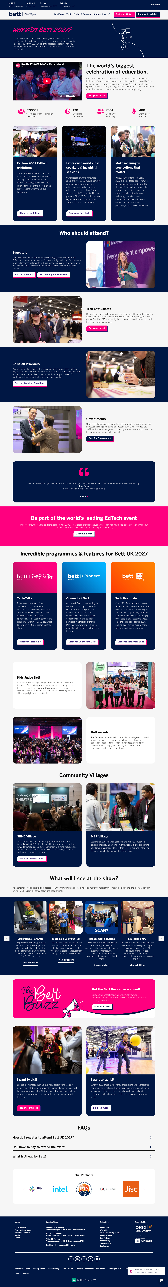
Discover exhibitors (29, 213)
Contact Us (104, 1246)
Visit (68, 14)
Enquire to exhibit (147, 14)
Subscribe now (102, 1006)
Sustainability (105, 1243)
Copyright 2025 (115, 1269)
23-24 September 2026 (48, 6)
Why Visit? (104, 1230)
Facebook (84, 1259)
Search (109, 14)
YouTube (97, 1259)
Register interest (28, 1108)
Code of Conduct (22, 1274)
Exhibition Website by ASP (86, 1280)
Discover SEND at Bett (31, 858)
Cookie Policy (53, 1269)
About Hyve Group (22, 1269)
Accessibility (105, 1241)
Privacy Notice (39, 1269)
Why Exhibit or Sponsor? (110, 1233)
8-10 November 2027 (67, 6)
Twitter (90, 1259)
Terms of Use (68, 1269)
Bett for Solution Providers (29, 383)
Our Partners (105, 1238)
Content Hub (99, 14)
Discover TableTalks (30, 642)
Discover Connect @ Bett (82, 642)
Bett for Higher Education (54, 274)
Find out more (100, 1108)
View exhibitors (30, 962)
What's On (59, 14)
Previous (6, 938)
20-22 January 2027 (15, 6)
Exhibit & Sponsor (82, 14)
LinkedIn (77, 1259)
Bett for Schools (24, 274)
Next (161, 938)
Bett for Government (100, 438)
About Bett (104, 1228)
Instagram (71, 1259)
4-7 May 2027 (31, 6)
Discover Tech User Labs (131, 642)
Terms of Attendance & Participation (90, 1269)
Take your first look (79, 213)
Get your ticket (124, 14)
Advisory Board (106, 1235)
